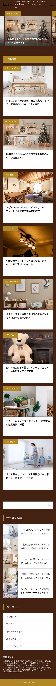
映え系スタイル (11, 121)
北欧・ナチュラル (11, 68)
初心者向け (10, 175)
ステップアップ (13, 646)
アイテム (10, 228)
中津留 (6, 659)
